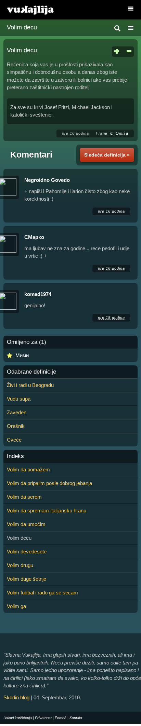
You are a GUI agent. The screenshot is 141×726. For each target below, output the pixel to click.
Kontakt (75, 718)
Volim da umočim (26, 524)
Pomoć (60, 718)
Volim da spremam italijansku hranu (46, 510)
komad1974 (37, 294)
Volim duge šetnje (26, 579)
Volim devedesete (27, 551)
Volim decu (22, 27)
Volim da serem (24, 497)
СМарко (34, 237)
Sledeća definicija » (107, 155)
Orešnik (16, 426)
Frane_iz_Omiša (112, 133)
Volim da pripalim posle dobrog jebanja (49, 483)
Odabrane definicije (31, 372)
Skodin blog (16, 697)
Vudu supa (18, 399)
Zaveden (16, 412)
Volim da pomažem (28, 469)
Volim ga (16, 606)
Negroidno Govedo (47, 180)
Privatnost (43, 718)
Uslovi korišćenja (17, 718)
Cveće (14, 440)
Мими (22, 355)
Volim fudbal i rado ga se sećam (42, 592)
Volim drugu (20, 565)
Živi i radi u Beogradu (30, 385)
